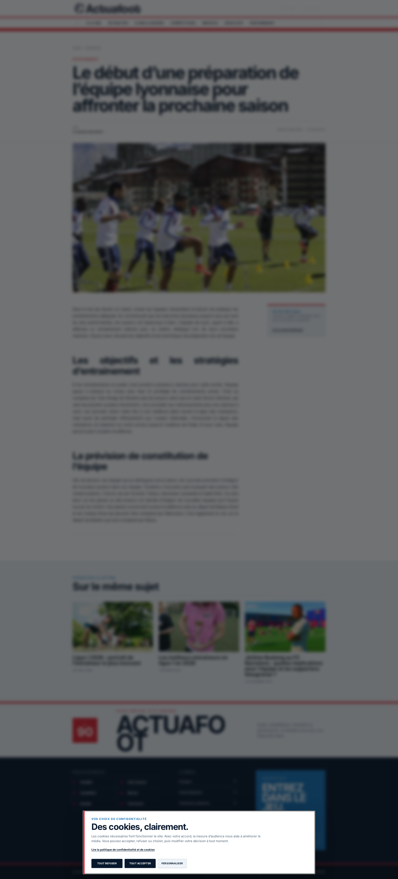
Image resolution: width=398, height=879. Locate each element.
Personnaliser (172, 863)
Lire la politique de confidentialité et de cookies (123, 849)
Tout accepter (140, 863)
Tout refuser (107, 863)
